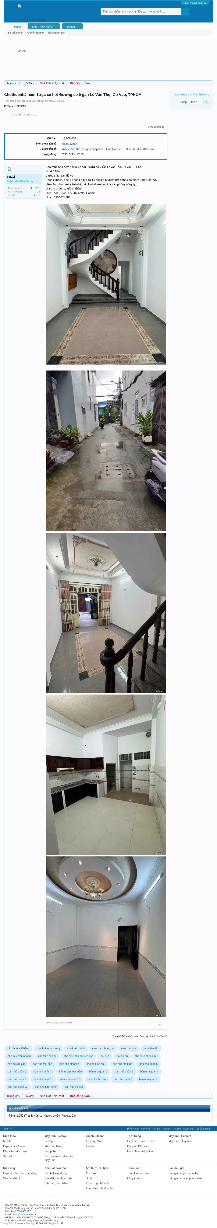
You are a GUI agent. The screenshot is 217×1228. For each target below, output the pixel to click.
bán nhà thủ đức (97, 1079)
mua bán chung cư (103, 1048)
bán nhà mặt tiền (42, 1063)
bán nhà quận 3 (42, 1071)
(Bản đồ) (148, 149)
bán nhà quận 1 (17, 1071)
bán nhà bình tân (69, 1063)
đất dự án (122, 1056)
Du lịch (90, 1178)
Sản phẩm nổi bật (44, 26)
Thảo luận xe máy (138, 1173)
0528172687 (69, 143)
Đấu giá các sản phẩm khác (185, 1178)
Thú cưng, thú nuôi (97, 1183)
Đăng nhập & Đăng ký (195, 3)
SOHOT (70, 26)
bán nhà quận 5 (148, 1063)
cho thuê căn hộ (47, 1056)
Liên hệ (166, 1128)
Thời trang (134, 1136)
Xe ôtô (90, 1146)
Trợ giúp (176, 1128)
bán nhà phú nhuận (70, 1071)
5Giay (17, 26)
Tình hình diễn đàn (18, 1108)
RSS (213, 1128)
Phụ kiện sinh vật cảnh (100, 1188)
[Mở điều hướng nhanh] (210, 83)
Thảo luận (133, 1168)
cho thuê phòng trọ (146, 1056)
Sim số (7, 1156)
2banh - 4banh (95, 1136)
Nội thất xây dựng (56, 1173)
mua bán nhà (128, 1048)
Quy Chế (145, 1128)
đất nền (105, 1056)
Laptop (49, 1141)
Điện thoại (10, 1136)
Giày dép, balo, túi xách (141, 1141)
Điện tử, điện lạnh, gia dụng (20, 1173)
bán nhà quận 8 (17, 1079)
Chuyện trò (133, 1178)
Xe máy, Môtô (94, 1141)
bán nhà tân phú (95, 1063)
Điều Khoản (133, 1128)
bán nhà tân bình (122, 1063)
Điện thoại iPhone (14, 1146)
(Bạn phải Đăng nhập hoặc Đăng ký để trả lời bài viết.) (139, 1036)
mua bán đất (151, 1048)
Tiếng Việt (7, 1128)
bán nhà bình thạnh (46, 1086)
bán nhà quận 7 (98, 1071)
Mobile (7, 1141)
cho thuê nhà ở (76, 1048)
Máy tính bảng (53, 1146)
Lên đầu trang (203, 1128)
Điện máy (9, 1168)
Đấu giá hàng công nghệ (183, 1173)
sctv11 (52, 101)
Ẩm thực (91, 1173)
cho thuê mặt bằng (18, 1048)
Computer (50, 1151)
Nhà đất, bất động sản (58, 1178)
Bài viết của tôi (15, 32)
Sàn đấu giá (176, 1168)
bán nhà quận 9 (148, 1079)
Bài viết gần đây (56, 32)
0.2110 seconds (17, 1223)
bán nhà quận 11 (43, 1079)
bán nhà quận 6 (124, 1071)
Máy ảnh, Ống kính (180, 1141)
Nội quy (156, 1128)
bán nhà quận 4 (149, 1071)
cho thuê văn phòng (19, 1056)
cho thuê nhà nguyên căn (78, 1056)
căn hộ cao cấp (16, 1063)
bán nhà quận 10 (70, 1079)
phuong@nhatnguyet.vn (24, 1214)
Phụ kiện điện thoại (15, 1151)
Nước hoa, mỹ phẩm (140, 1151)
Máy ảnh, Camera (179, 1136)
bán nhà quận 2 (123, 1079)
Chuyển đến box (35, 32)
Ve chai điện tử (12, 1178)
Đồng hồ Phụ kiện (138, 1146)
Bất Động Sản (28, 101)
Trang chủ (188, 1128)
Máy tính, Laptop (56, 1136)
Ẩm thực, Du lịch (97, 1168)
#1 (160, 1024)
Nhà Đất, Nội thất (56, 1168)
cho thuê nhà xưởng (48, 1048)
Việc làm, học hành (56, 1183)
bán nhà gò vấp (74, 1086)
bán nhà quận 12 (18, 1086)
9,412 (37, 195)
